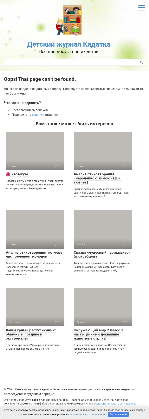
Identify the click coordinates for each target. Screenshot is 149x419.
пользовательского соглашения (114, 403)
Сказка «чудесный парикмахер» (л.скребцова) (102, 254)
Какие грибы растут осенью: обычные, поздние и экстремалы (31, 334)
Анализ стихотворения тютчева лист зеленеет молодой (34, 254)
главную (38, 115)
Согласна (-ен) (118, 414)
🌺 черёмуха (17, 174)
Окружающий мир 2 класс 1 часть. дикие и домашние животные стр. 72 (98, 334)
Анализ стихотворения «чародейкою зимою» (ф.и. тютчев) (98, 178)
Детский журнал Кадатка (68, 44)
